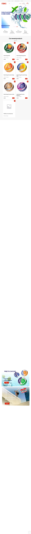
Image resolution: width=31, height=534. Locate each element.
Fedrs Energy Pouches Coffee (9, 94)
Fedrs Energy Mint (7, 55)
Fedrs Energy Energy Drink (21, 55)
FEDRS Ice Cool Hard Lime (8, 113)
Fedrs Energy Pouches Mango (9, 74)
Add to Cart (13, 59)
